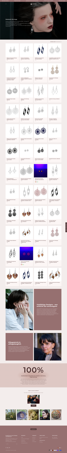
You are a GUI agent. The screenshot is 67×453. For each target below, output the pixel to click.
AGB (22, 437)
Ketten (33, 440)
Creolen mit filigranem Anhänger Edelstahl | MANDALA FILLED (26, 79)
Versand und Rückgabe (25, 438)
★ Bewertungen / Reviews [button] (66, 227)
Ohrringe (33, 438)
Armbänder (34, 441)
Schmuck (33, 437)
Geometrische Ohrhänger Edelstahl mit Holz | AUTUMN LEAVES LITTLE (26, 241)
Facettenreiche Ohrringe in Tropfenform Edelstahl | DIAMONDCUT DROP (11, 79)
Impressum (23, 440)
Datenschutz (23, 441)
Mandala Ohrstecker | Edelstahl (54, 158)
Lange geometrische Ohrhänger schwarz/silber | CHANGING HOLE (54, 200)
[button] (13, 446)
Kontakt (33, 405)
